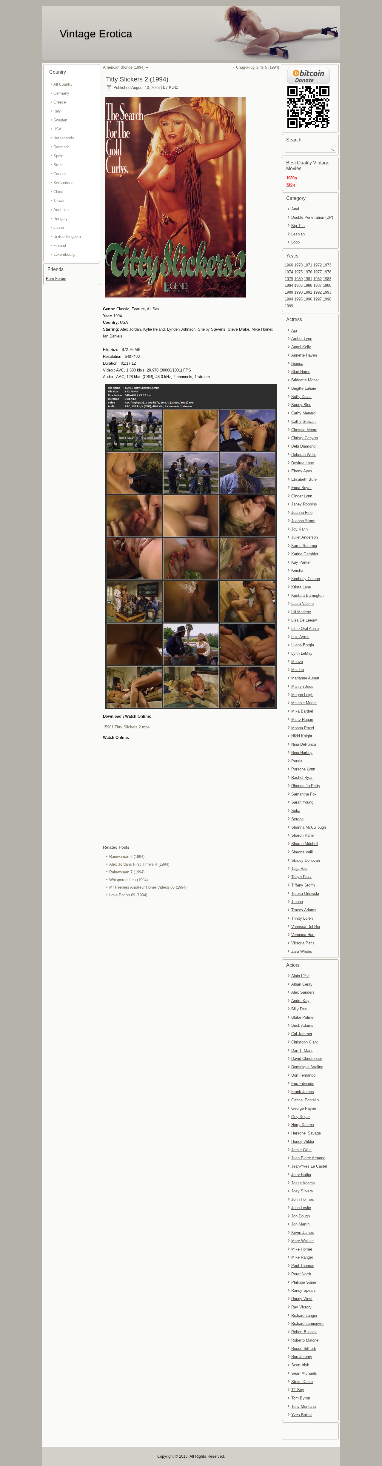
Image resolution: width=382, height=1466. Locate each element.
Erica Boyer (301, 487)
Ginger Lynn (301, 496)
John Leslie (301, 1208)
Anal (295, 209)
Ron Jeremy (301, 1356)
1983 (327, 279)
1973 (327, 265)
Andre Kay (300, 1000)
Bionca (297, 363)
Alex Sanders (303, 992)
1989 (289, 292)
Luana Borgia (302, 645)
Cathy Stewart (303, 421)
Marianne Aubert (305, 678)
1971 (308, 265)
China (58, 191)
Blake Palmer (303, 1017)
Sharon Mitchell (304, 843)
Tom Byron (300, 1398)
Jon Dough (300, 1216)
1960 (289, 265)
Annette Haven (304, 355)
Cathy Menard (303, 413)
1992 (317, 292)
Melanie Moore (304, 703)
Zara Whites (301, 951)
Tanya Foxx (301, 877)
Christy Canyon (304, 438)
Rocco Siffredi (303, 1348)
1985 (298, 285)
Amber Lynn (301, 338)
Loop (295, 242)
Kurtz (173, 87)
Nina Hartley (301, 752)
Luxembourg (64, 254)
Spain (58, 156)
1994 (289, 299)
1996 (308, 299)
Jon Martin (300, 1224)
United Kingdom (67, 236)
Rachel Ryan (302, 777)
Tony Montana (303, 1406)
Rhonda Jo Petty (305, 786)
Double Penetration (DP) (312, 217)
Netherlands (63, 138)
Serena (297, 819)
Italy (57, 111)
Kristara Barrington (307, 595)
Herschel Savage (306, 1133)
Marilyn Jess (302, 686)
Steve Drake (302, 1381)
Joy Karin (299, 529)
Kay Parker (301, 562)
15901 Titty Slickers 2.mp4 (126, 727)
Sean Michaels (304, 1373)
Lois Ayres (300, 636)
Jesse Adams (303, 1183)
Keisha (297, 570)
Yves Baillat (301, 1415)
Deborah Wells (303, 454)
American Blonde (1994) (123, 67)
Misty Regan (302, 719)
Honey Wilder (302, 1141)
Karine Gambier (304, 554)
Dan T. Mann (302, 1050)
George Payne (303, 1108)
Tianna (297, 901)
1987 (317, 285)
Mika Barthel (302, 711)
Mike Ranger (302, 1257)
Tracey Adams (303, 910)
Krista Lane (301, 587)
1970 (298, 265)
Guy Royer (300, 1116)
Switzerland (63, 183)
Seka (295, 810)
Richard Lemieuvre (307, 1323)
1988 (327, 285)
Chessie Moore (304, 430)
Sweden (60, 120)
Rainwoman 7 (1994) (126, 872)
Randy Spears (303, 1290)
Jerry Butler (301, 1174)
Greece (59, 102)
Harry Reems (302, 1125)
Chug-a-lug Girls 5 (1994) (257, 67)
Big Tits (298, 225)
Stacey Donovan (305, 860)
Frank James (302, 1091)
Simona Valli (302, 852)
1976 (308, 272)
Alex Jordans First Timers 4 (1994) (139, 864)
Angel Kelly (301, 347)
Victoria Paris (303, 943)
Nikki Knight (301, 736)
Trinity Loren (302, 918)
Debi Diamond (303, 446)
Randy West (301, 1299)
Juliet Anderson (304, 537)
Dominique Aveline (307, 1067)
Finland (59, 245)
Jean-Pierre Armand (308, 1158)
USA (57, 129)
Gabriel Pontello (305, 1100)
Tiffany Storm (303, 885)
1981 (308, 279)
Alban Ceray (301, 984)
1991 (308, 292)
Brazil (58, 165)
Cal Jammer (301, 1034)
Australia (61, 209)
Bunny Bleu (301, 405)
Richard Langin (304, 1315)
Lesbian (298, 234)
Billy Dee (299, 1009)
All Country (63, 84)
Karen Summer (304, 545)
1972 (317, 265)
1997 (317, 299)
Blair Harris (300, 371)
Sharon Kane (302, 835)
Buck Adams (302, 1025)
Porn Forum (56, 278)
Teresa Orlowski (305, 893)
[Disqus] (191, 978)
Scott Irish (300, 1365)
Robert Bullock (304, 1332)
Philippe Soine (303, 1282)
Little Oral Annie (305, 628)
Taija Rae (299, 868)
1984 (289, 285)
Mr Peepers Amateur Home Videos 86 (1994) (148, 887)
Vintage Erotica (96, 33)
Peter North (301, 1274)
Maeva (297, 661)
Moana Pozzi (302, 728)
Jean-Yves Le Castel (309, 1166)
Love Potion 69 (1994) (128, 895)
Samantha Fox (304, 794)
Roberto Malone (304, 1340)
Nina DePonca (303, 744)
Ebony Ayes (301, 471)
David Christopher (306, 1058)
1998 (327, 299)
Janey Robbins (304, 504)
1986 (308, 285)
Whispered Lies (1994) (128, 880)
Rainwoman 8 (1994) (126, 856)
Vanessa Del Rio (305, 926)
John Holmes (302, 1199)
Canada (60, 174)
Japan (58, 227)
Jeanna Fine (301, 512)
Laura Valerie (302, 603)
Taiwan (59, 200)
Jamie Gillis (301, 1150)
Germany (61, 93)
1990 (298, 292)
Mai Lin (297, 670)
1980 (298, 279)
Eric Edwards (302, 1083)
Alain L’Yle (300, 976)
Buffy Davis (301, 396)
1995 (298, 299)
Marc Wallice (302, 1241)
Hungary (60, 218)
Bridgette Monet (305, 380)
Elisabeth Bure (304, 479)
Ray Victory (301, 1307)
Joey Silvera (302, 1191)
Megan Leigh (302, 695)
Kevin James (302, 1232)
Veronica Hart (303, 934)
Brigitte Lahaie (303, 388)
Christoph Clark (304, 1042)
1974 (289, 272)
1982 (317, 279)
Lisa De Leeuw (304, 620)
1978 (327, 272)
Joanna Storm (303, 521)
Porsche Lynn (303, 769)
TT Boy (297, 1390)
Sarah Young (302, 802)
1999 (289, 306)
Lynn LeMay (301, 653)
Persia (296, 761)
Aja (294, 330)
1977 (317, 272)
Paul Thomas (302, 1265)
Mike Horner (301, 1249)
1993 (327, 292)
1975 (298, 272)
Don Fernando (303, 1075)
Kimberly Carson (305, 578)
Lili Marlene (301, 612)
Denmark (61, 147)
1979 (289, 279)
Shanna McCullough (308, 827)
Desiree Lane (302, 463)
